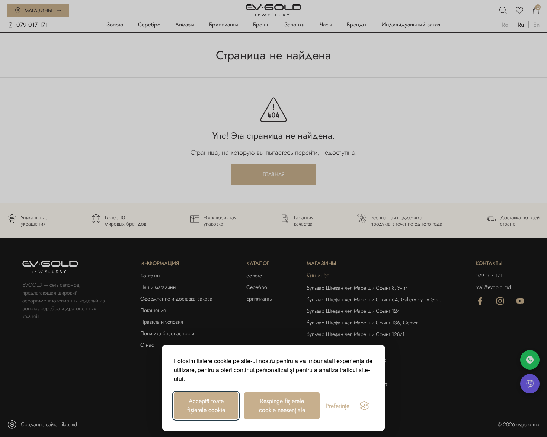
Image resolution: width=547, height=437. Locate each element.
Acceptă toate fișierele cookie (206, 405)
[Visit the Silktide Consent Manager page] (364, 406)
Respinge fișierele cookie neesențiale (282, 405)
